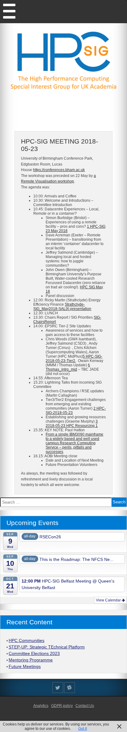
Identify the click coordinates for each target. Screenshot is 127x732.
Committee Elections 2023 (34, 653)
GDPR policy (62, 706)
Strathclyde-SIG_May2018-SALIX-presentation (62, 306)
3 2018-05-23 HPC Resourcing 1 (72, 423)
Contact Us (85, 706)
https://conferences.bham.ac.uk (59, 170)
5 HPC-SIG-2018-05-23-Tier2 (74, 358)
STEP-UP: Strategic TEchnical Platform (47, 646)
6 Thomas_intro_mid (68, 367)
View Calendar (109, 600)
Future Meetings (25, 666)
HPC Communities (26, 640)
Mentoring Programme (31, 659)
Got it (82, 728)
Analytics (40, 706)
